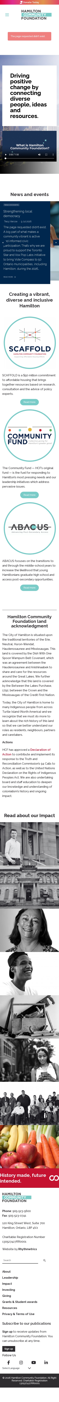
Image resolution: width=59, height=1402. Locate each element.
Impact (7, 1283)
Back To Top (50, 1386)
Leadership (10, 1277)
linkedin (46, 1362)
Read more (29, 402)
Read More (8, 277)
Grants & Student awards (19, 1302)
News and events (11, 205)
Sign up (7, 1331)
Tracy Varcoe (10, 221)
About (6, 1271)
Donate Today (31, 2)
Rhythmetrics (27, 1249)
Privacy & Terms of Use (18, 1314)
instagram (21, 1362)
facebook (8, 1362)
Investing (8, 1290)
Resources (9, 1308)
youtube (34, 1362)
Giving (6, 1296)
